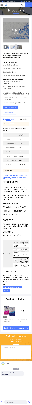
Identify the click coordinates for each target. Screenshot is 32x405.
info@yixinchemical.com (9, 1)
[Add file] (2, 402)
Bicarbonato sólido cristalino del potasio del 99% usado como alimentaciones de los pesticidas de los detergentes (22, 321)
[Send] (29, 402)
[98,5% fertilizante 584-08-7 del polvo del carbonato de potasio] (9, 311)
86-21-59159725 (26, 1)
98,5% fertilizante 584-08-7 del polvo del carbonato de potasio (9, 321)
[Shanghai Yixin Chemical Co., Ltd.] (7, 4)
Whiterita (6, 290)
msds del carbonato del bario (12, 287)
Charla (28, 5)
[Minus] (29, 363)
